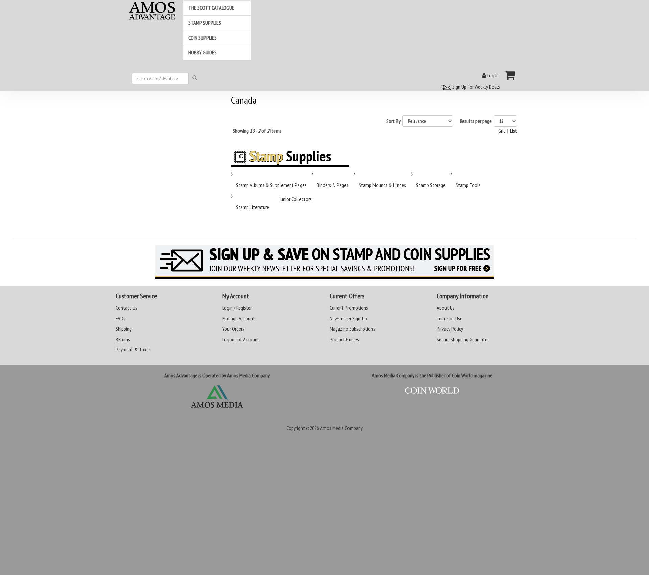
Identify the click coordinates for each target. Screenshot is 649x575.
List (513, 130)
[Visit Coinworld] (432, 391)
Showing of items (257, 130)
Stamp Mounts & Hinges (382, 185)
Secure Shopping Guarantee (463, 339)
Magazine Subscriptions (352, 328)
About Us (446, 307)
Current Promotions (349, 307)
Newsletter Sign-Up (348, 318)
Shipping (124, 328)
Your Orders (233, 328)
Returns (123, 339)
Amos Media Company (341, 427)
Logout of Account (240, 339)
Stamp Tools (468, 185)
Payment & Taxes (133, 349)
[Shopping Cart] (510, 75)
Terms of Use (449, 318)
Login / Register (237, 307)
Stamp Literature (252, 207)
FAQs (120, 318)
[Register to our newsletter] (324, 262)
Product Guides (344, 339)
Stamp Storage (431, 185)
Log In (492, 75)
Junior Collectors (295, 199)
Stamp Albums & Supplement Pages (271, 185)
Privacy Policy (450, 328)
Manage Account (238, 318)
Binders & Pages (332, 185)
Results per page (476, 121)
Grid (502, 130)
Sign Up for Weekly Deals (475, 86)
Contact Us (126, 307)
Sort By (393, 121)
